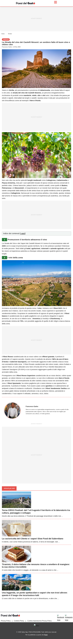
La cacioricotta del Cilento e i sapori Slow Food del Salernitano (32, 538)
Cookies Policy (19, 621)
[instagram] (69, 617)
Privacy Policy (6, 621)
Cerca (58, 10)
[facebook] (60, 617)
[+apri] (22, 233)
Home (3, 33)
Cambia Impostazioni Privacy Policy (39, 621)
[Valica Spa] (36, 625)
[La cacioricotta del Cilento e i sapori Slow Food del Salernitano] (16, 528)
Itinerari (6, 39)
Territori (10, 33)
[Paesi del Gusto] (25, 3)
